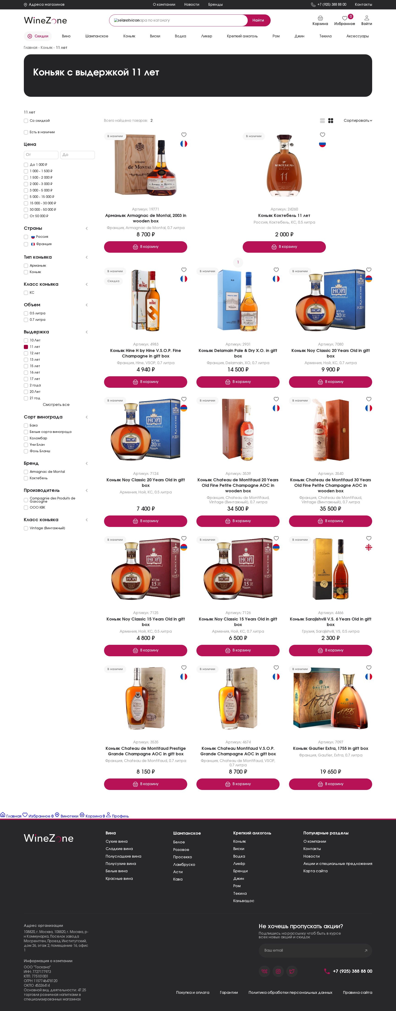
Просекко (182, 857)
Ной (327, 363)
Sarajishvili (325, 631)
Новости (191, 4)
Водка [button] (180, 36)
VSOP (150, 363)
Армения (313, 363)
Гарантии (229, 992)
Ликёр (239, 864)
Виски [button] (155, 36)
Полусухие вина (121, 864)
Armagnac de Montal (145, 228)
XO (247, 363)
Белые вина (116, 871)
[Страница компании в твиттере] (292, 971)
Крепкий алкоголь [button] (242, 36)
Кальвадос (243, 901)
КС (293, 222)
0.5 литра (306, 222)
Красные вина (119, 879)
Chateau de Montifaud (247, 498)
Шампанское (96, 36)
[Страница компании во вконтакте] (264, 971)
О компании (164, 4)
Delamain (234, 363)
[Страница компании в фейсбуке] (278, 971)
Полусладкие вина (123, 856)
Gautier (325, 755)
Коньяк (129, 36)
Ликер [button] (206, 36)
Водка (239, 856)
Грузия (308, 631)
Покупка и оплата (192, 992)
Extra (338, 755)
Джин (299, 36)
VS (338, 631)
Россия (260, 222)
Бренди (240, 871)
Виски (238, 849)
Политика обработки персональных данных (290, 992)
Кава (177, 879)
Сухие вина (116, 841)
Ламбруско (184, 865)
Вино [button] (66, 36)
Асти (178, 872)
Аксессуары (357, 36)
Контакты (312, 849)
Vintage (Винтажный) (228, 502)
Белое (179, 842)
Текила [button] (325, 36)
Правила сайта (357, 992)
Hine (140, 363)
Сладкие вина (119, 849)
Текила (240, 893)
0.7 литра (175, 228)
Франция (115, 228)
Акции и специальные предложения (337, 864)
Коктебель (279, 222)
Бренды (215, 4)
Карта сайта (315, 871)
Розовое (181, 850)
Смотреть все (56, 405)
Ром (276, 36)
